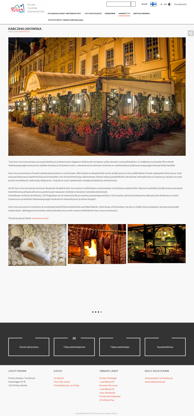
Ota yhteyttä (180, 4)
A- (162, 4)
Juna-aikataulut (107, 392)
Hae (133, 4)
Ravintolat (24, 31)
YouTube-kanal (62, 381)
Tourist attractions (28, 346)
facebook (59, 378)
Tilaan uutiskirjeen (119, 346)
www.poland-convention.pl (159, 378)
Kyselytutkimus (165, 346)
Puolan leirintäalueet (109, 396)
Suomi (144, 4)
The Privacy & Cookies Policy (105, 413)
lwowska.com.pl (40, 218)
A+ (165, 4)
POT (91, 413)
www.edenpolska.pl (155, 381)
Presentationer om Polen (66, 385)
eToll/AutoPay (106, 399)
